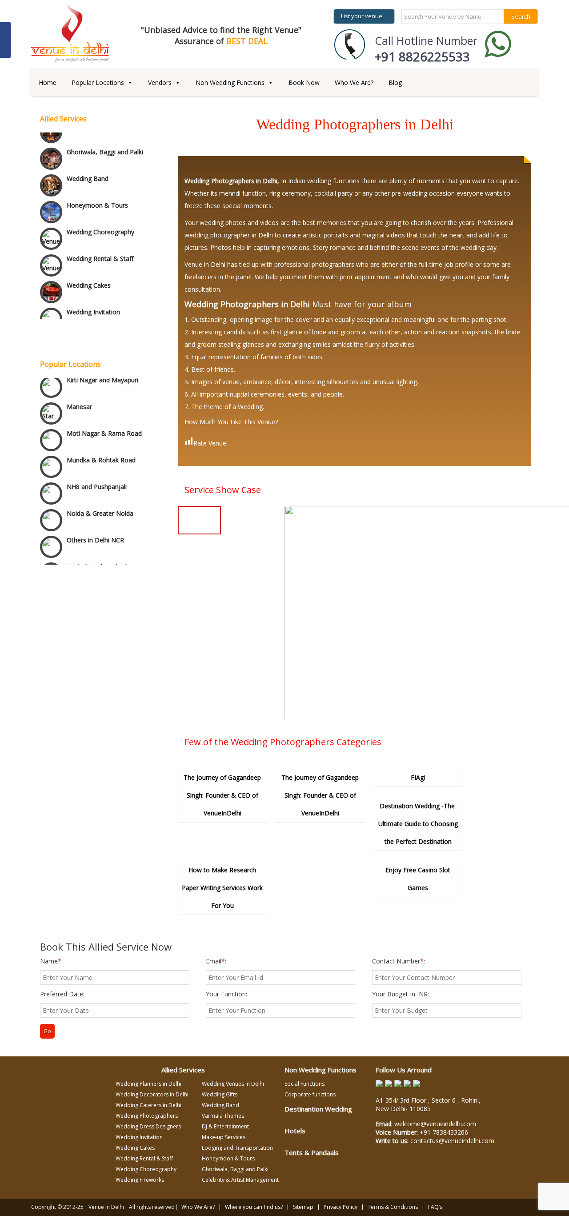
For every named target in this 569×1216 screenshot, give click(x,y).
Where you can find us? (254, 1207)
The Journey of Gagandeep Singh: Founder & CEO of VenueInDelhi (222, 795)
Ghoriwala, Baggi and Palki (105, 146)
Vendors (160, 82)
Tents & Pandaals (311, 1152)
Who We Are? (354, 82)
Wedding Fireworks (140, 1180)
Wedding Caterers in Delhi (148, 1105)
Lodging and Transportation (237, 1148)
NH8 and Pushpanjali (97, 472)
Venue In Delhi (106, 1207)
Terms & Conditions (393, 1207)
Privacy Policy (340, 1207)
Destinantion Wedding (318, 1108)
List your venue (361, 16)
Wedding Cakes (89, 279)
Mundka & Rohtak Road (101, 445)
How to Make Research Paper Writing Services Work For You (222, 888)
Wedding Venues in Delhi (233, 1084)
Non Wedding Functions (230, 82)
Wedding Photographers (147, 1116)
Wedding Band (87, 173)
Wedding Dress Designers (148, 1126)
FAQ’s (435, 1207)
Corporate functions (310, 1094)
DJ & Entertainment (225, 1126)
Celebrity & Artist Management (240, 1180)
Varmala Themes (223, 1116)
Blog (395, 82)
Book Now (304, 82)
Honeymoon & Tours (97, 199)
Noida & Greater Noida (100, 499)
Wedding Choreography (100, 226)
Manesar (79, 392)
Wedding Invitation (93, 306)
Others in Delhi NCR (95, 526)
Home (47, 82)
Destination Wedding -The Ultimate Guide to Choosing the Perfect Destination (418, 824)
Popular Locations (98, 82)
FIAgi (418, 777)
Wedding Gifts (219, 1094)
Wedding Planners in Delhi (148, 1084)
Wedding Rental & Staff (100, 253)
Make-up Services (223, 1137)
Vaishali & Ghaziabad (97, 552)
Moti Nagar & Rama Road (104, 419)
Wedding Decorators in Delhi (152, 1094)
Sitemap (303, 1207)
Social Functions (304, 1084)
